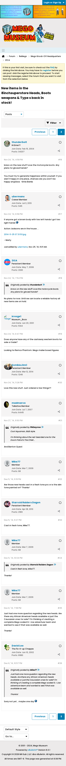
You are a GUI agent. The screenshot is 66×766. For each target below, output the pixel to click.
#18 (60, 278)
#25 (60, 608)
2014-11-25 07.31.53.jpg (15, 234)
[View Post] (43, 284)
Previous (40, 131)
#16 (60, 159)
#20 (60, 382)
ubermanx (22, 246)
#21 (60, 420)
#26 (60, 663)
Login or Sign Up (52, 2)
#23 (60, 520)
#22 (60, 479)
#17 (60, 214)
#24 (60, 558)
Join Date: (17, 148)
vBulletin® (33, 750)
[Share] (59, 151)
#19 (60, 334)
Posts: (15, 151)
